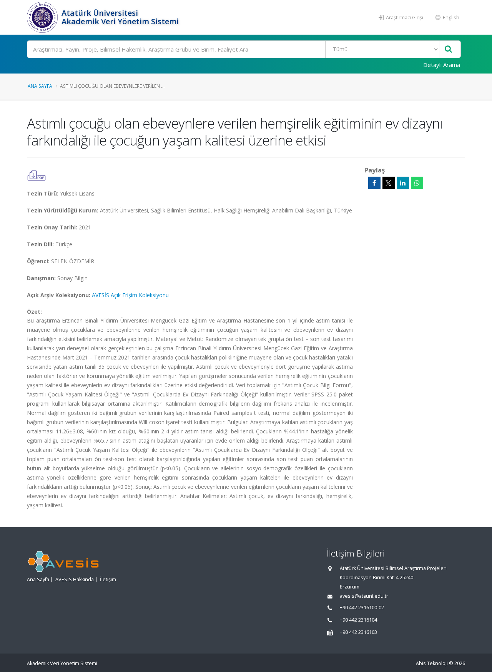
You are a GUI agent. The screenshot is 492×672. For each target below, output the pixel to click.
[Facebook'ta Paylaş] (374, 183)
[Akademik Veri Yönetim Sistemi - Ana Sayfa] (43, 17)
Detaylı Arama (441, 65)
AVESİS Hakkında (74, 579)
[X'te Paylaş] (388, 183)
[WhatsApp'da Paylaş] (417, 183)
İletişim (108, 579)
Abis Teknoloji (432, 663)
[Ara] (448, 49)
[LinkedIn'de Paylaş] (403, 183)
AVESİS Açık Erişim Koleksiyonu (130, 295)
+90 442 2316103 (358, 632)
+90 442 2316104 (358, 620)
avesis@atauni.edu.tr (364, 596)
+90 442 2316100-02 (362, 607)
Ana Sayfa (40, 86)
